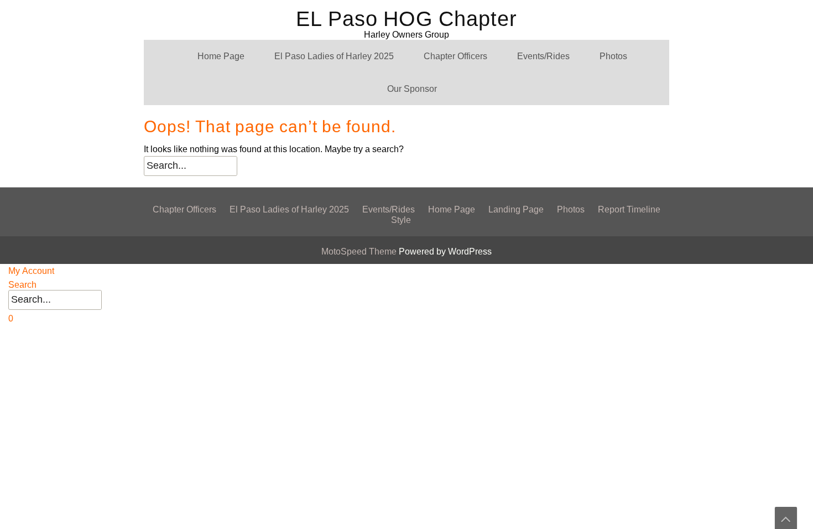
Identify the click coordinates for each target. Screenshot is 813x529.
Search (22, 284)
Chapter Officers (455, 56)
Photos (613, 56)
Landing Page (516, 209)
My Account (31, 271)
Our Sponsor (412, 89)
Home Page (220, 56)
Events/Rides (543, 56)
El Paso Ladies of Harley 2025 (334, 56)
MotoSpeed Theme (360, 251)
